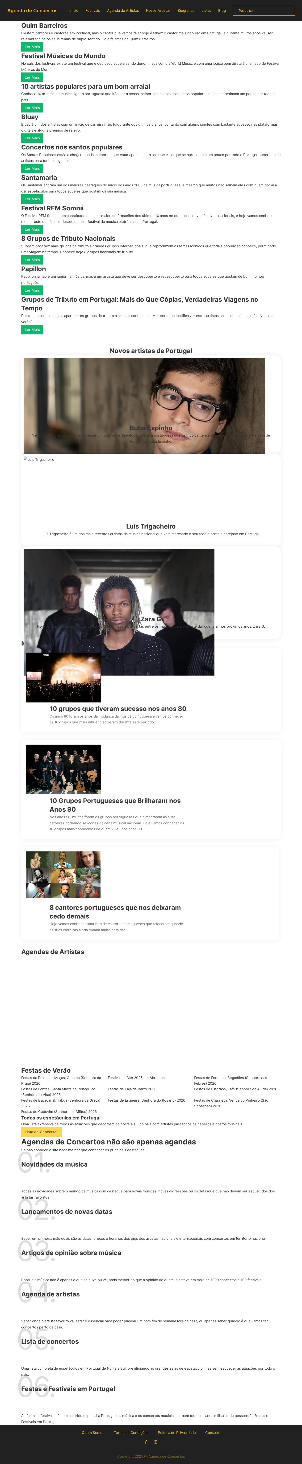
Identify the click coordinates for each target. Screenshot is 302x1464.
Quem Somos (93, 1432)
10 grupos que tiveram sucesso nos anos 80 (118, 709)
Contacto (212, 1432)
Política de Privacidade (177, 1432)
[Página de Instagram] (156, 1442)
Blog (222, 10)
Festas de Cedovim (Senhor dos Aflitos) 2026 (59, 1111)
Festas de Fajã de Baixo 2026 (132, 1089)
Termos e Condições (131, 1432)
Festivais (92, 10)
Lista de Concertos (42, 1132)
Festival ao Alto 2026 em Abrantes (136, 1077)
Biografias (186, 10)
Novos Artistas (158, 10)
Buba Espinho (151, 428)
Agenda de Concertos (32, 10)
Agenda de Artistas (123, 10)
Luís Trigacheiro (151, 526)
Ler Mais (32, 46)
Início (73, 10)
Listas (206, 10)
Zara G (151, 619)
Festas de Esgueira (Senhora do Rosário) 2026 (146, 1100)
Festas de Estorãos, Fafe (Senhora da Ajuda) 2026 (235, 1089)
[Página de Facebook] (146, 1442)
